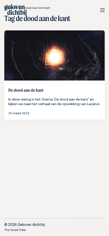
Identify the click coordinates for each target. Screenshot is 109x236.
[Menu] (102, 10)
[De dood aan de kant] (54, 55)
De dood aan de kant (25, 90)
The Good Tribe (15, 230)
